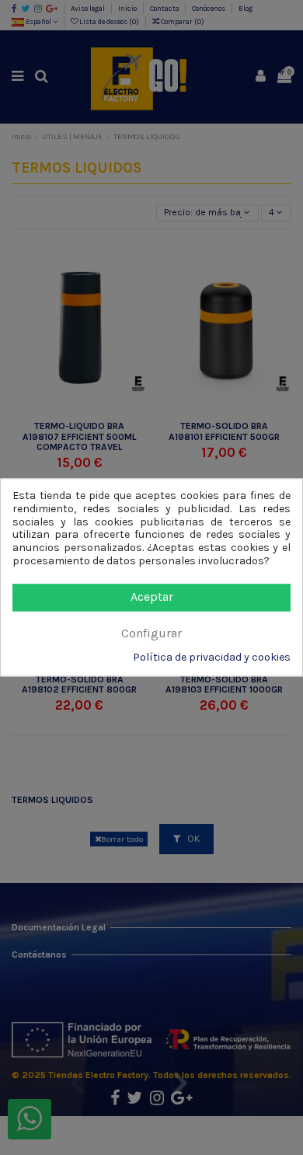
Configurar (151, 633)
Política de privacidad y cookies (212, 658)
